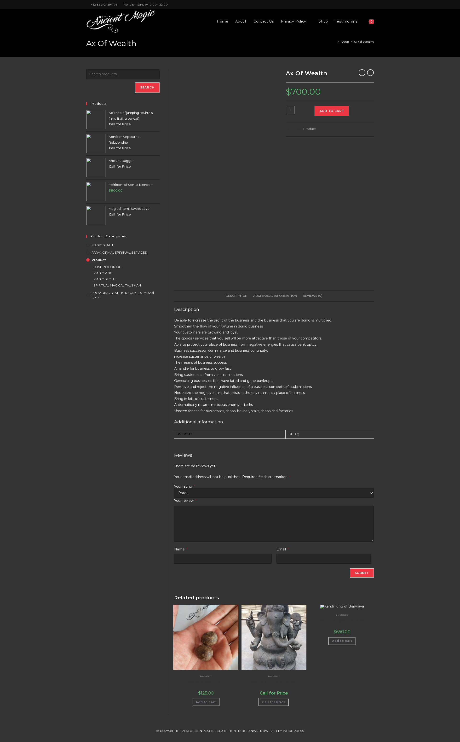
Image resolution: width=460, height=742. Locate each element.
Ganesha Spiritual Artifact (274, 682)
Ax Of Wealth (364, 42)
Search (147, 87)
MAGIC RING (102, 273)
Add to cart (332, 111)
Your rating (184, 486)
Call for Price (274, 702)
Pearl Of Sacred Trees (205, 682)
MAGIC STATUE (103, 245)
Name (181, 549)
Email (282, 549)
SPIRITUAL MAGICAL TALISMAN (117, 285)
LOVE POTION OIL (107, 267)
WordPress (293, 731)
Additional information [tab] (275, 296)
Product (309, 129)
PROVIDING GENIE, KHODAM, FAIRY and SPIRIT (123, 295)
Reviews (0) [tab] (312, 296)
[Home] (335, 42)
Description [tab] (236, 296)
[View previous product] (362, 72)
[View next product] (370, 72)
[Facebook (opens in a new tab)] (361, 4)
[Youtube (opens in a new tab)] (372, 4)
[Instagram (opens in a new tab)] (367, 4)
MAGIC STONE (104, 279)
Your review (185, 500)
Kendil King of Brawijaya (342, 620)
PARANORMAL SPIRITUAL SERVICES (119, 252)
